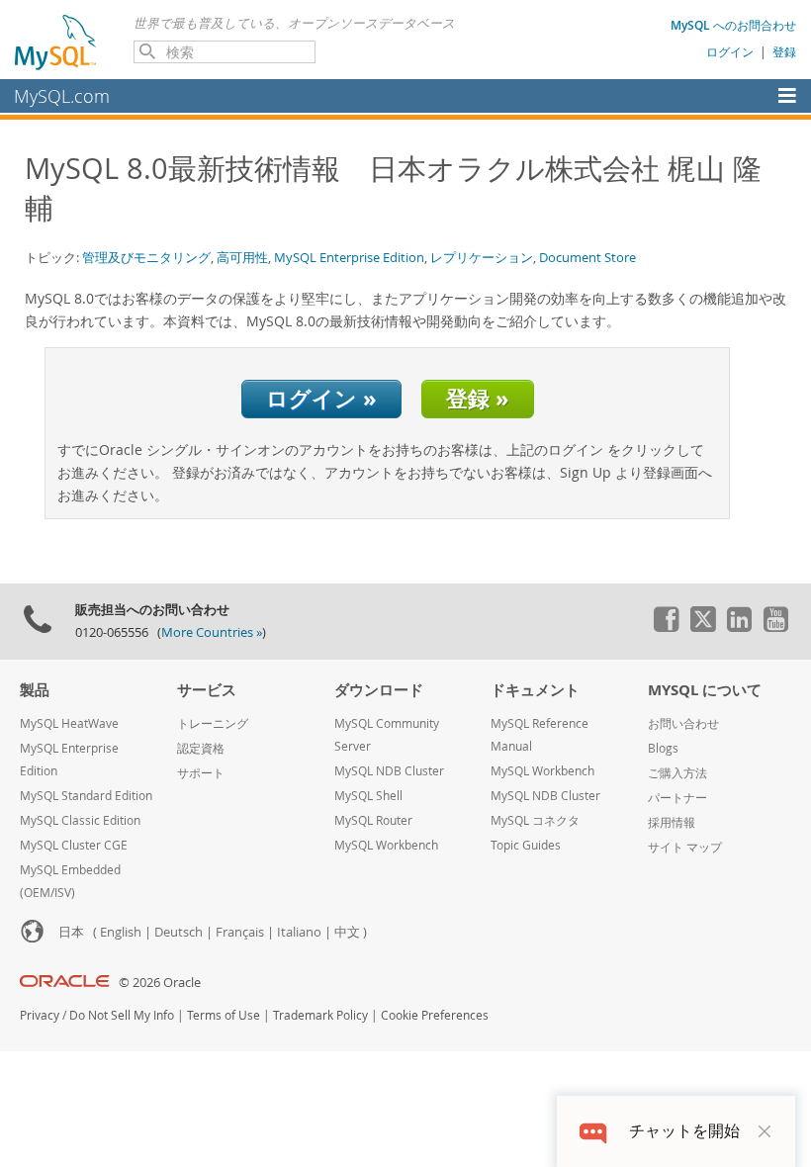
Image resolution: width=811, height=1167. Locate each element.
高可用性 (242, 257)
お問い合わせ (683, 723)
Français (240, 932)
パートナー (677, 797)
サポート (201, 772)
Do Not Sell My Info (121, 1015)
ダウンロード (378, 689)
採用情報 (671, 822)
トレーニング (212, 723)
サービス (206, 689)
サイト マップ (685, 847)
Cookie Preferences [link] (435, 1015)
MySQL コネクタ (535, 820)
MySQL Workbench (386, 845)
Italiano (299, 932)
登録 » (477, 398)
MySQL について (705, 689)
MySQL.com (62, 96)
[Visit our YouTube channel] (775, 627)
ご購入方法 (677, 772)
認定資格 (201, 748)
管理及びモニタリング (146, 257)
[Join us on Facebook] (665, 627)
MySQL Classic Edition (80, 820)
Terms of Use (223, 1015)
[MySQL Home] (56, 41)
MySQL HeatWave (69, 723)
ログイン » (321, 398)
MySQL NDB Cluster (389, 770)
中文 (347, 932)
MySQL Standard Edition (86, 795)
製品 (34, 689)
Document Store (587, 257)
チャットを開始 (684, 1130)
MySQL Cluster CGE (74, 845)
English (120, 932)
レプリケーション (481, 257)
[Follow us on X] (702, 627)
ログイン (730, 51)
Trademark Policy (320, 1015)
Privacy (39, 1015)
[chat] (593, 1131)
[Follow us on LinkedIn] (739, 627)
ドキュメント (535, 689)
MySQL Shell (368, 795)
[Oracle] (65, 982)
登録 (784, 51)
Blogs (663, 748)
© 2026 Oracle (160, 982)
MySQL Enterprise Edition (349, 257)
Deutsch (178, 932)
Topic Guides (526, 845)
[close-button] (764, 1131)
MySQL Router (373, 820)
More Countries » (211, 632)
